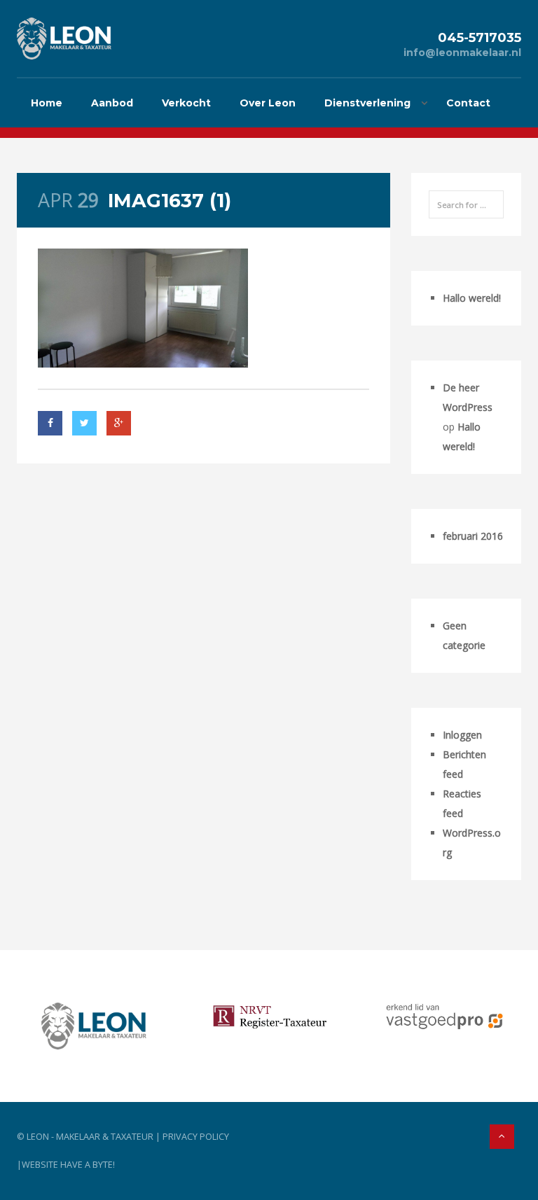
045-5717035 (479, 37)
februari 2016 (473, 536)
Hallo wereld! (472, 298)
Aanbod (112, 103)
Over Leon (268, 103)
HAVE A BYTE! (87, 1165)
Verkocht (186, 103)
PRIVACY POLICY (196, 1137)
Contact (468, 103)
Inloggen (462, 734)
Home (46, 103)
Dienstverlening (367, 103)
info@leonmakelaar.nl (462, 52)
